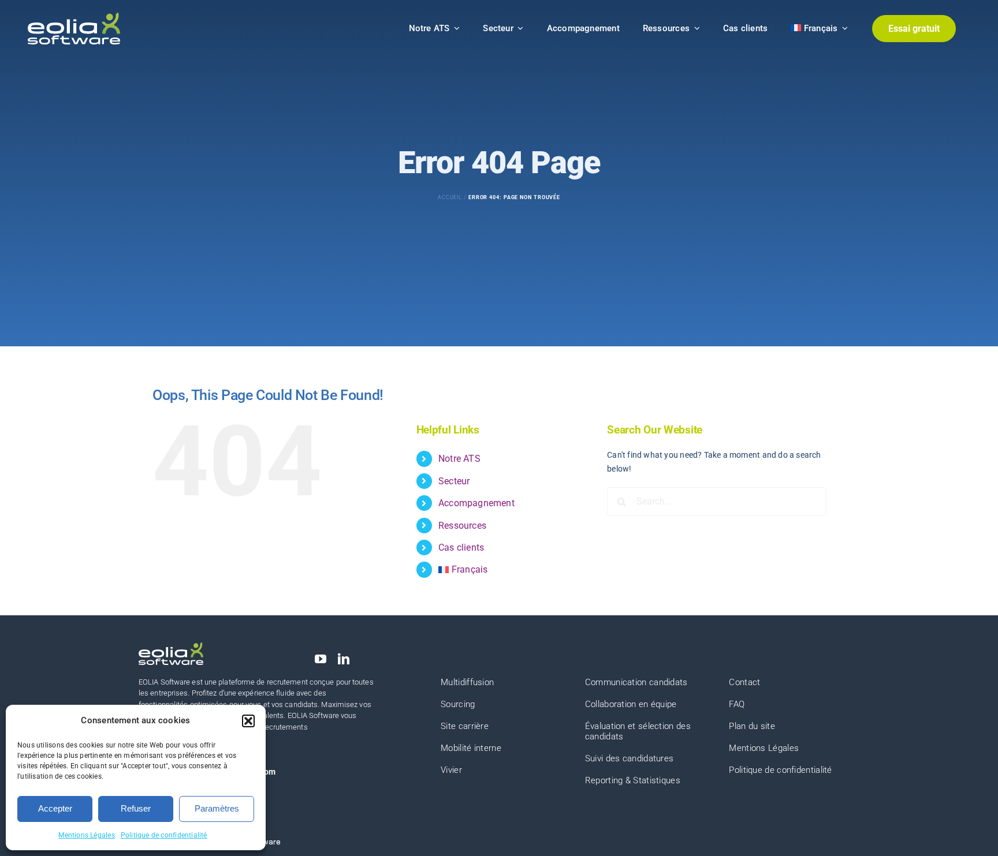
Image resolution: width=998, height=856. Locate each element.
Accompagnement (476, 503)
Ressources (462, 525)
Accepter (55, 808)
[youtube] (320, 659)
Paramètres (217, 808)
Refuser (136, 808)
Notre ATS (459, 458)
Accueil (450, 197)
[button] (248, 721)
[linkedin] (343, 659)
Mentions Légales (86, 835)
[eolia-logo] (74, 16)
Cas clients (461, 547)
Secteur (454, 481)
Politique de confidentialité (164, 835)
